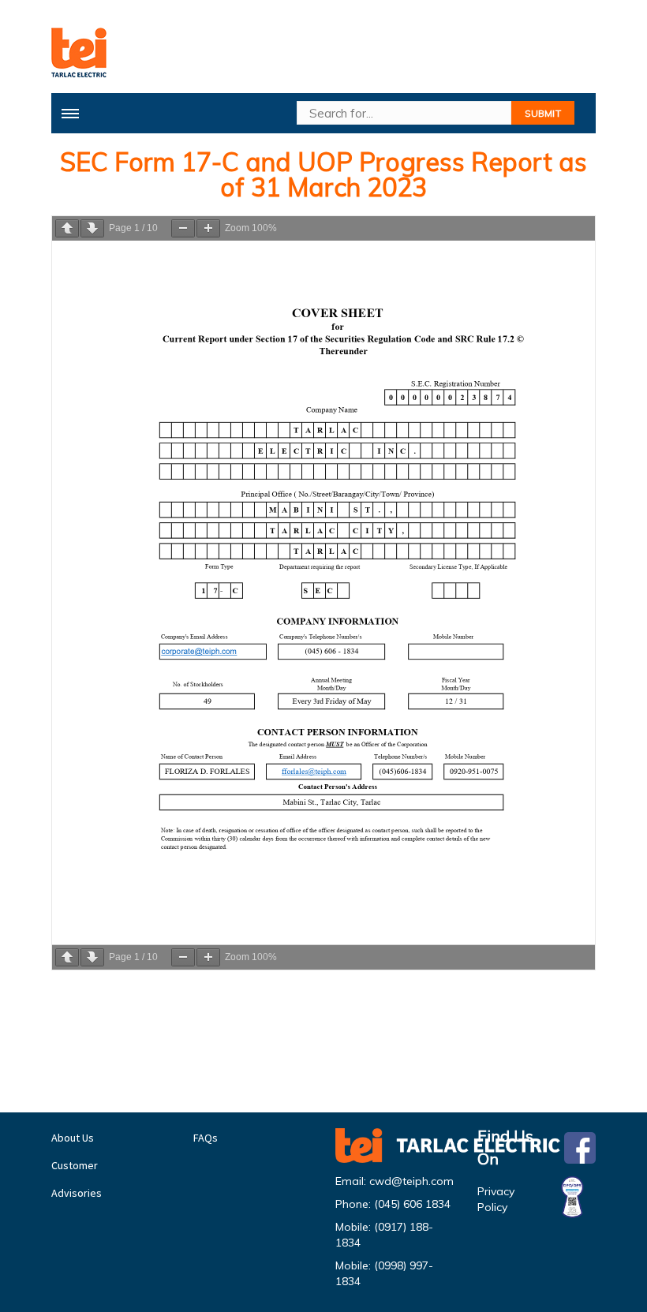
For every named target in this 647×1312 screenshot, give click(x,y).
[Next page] (92, 228)
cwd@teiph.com (411, 1181)
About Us (72, 1138)
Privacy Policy (495, 1199)
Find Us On (505, 1148)
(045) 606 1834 (412, 1204)
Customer (74, 1165)
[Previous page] (67, 228)
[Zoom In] (208, 228)
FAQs (205, 1138)
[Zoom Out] (183, 228)
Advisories (76, 1193)
